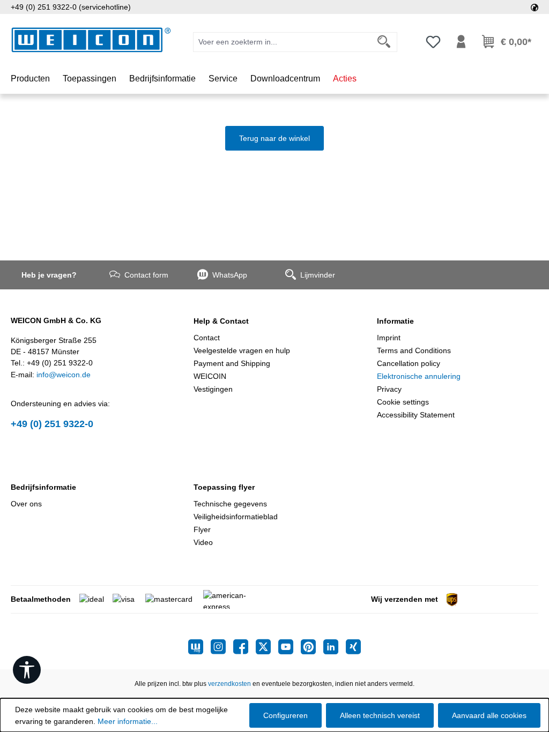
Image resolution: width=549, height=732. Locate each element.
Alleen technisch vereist (380, 715)
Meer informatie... (128, 721)
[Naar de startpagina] (91, 40)
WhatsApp (229, 275)
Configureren (285, 715)
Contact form (146, 275)
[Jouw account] (461, 42)
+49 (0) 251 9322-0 (52, 424)
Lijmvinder (317, 275)
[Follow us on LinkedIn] (334, 646)
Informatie (395, 321)
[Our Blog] (199, 646)
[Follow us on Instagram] (222, 646)
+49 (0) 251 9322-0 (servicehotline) (71, 7)
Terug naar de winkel (274, 138)
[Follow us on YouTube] (289, 646)
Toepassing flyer (224, 487)
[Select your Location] (534, 7)
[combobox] (282, 42)
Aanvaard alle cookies (489, 715)
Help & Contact (221, 321)
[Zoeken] (384, 42)
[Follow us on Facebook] (244, 646)
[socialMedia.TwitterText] (267, 646)
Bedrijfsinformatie (43, 487)
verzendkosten (229, 684)
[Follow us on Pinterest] (312, 646)
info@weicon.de (63, 374)
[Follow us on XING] (353, 646)
